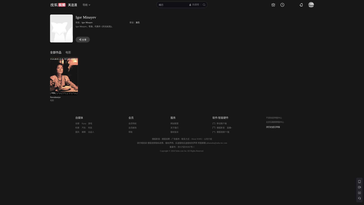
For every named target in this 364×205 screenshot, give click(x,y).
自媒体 (79, 117)
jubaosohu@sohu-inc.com (216, 143)
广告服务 (176, 139)
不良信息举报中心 (274, 118)
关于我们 (174, 128)
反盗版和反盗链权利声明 (186, 143)
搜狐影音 (221, 128)
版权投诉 (174, 132)
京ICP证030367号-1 (186, 147)
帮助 (131, 132)
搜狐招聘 (166, 139)
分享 (84, 40)
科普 (77, 128)
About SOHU (196, 139)
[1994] (64, 58)
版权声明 (169, 143)
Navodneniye (55, 97)
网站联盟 (174, 123)
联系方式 (185, 139)
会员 (131, 117)
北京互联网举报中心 (275, 122)
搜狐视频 (58, 4)
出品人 (91, 132)
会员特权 (132, 123)
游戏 (90, 123)
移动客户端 (222, 123)
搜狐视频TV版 (223, 132)
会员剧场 (132, 128)
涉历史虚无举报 (273, 127)
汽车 (84, 128)
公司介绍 (208, 139)
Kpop (84, 123)
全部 (77, 123)
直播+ (229, 128)
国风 (77, 132)
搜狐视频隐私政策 (155, 143)
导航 (85, 5)
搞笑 (84, 132)
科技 (90, 128)
